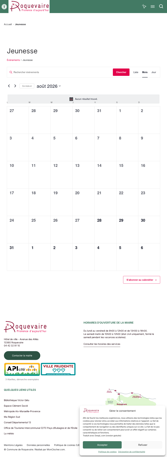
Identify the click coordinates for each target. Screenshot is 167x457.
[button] (4, 6)
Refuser (142, 444)
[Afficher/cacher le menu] (152, 6)
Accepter (102, 444)
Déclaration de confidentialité (131, 451)
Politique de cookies (107, 451)
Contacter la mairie (22, 355)
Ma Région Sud (12, 416)
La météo (9, 433)
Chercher (121, 72)
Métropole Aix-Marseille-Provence (22, 411)
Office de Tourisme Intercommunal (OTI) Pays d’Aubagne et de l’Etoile (40, 428)
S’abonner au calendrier (140, 279)
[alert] (83, 99)
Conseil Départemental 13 (17, 422)
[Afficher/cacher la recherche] (161, 6)
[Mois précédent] (9, 86)
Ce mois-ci (27, 85)
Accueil (8, 24)
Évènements (13, 60)
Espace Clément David (16, 405)
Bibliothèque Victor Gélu (16, 400)
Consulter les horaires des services (102, 344)
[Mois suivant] (15, 86)
